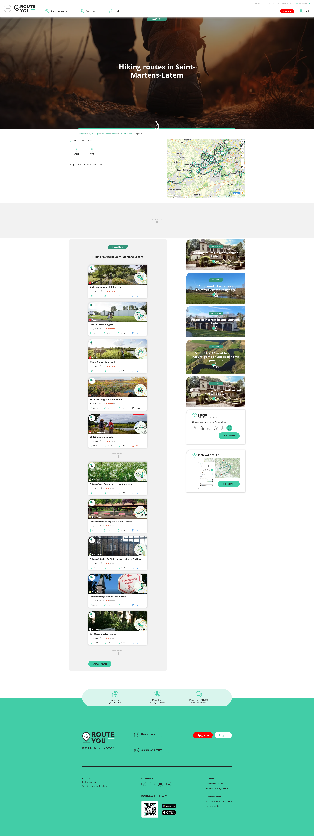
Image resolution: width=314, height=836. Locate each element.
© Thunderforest (221, 197)
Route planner (228, 484)
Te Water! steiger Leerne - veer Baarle (108, 596)
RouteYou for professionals (280, 3)
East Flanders (105, 134)
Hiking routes (82, 134)
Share (76, 153)
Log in (223, 735)
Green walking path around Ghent (106, 399)
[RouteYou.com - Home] (24, 8)
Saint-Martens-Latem (125, 134)
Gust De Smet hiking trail (102, 324)
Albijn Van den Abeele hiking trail (106, 287)
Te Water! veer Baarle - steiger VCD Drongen (111, 484)
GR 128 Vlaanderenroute (101, 437)
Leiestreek (114, 134)
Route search (229, 435)
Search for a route (151, 750)
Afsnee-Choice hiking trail (102, 362)
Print (91, 153)
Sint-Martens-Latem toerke (103, 634)
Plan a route (148, 734)
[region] (206, 168)
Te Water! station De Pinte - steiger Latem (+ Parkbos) (115, 559)
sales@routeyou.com (218, 788)
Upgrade (287, 11)
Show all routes (100, 664)
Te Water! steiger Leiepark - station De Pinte (111, 521)
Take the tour (258, 3)
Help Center (214, 806)
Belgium (91, 134)
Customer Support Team (220, 801)
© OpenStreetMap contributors (235, 197)
